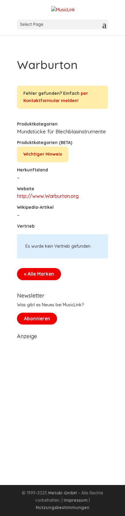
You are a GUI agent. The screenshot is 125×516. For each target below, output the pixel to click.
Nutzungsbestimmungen (63, 507)
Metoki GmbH (62, 493)
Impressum (76, 500)
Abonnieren (37, 319)
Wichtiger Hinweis (42, 154)
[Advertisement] (62, 404)
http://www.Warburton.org (48, 196)
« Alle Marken (39, 274)
